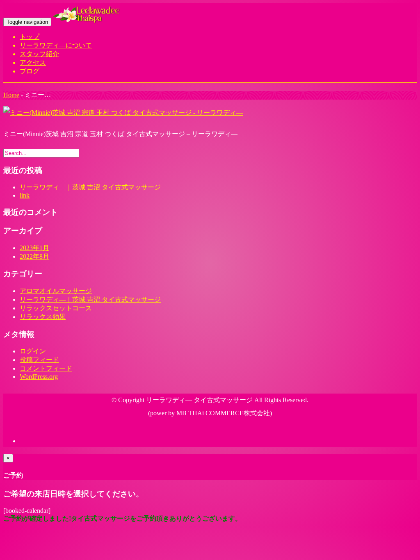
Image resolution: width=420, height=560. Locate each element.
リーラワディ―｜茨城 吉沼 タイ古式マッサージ (90, 187)
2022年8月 (34, 256)
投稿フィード (39, 359)
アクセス (33, 62)
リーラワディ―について (56, 45)
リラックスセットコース (56, 308)
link (25, 195)
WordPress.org (39, 376)
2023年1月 (34, 247)
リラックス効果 (43, 316)
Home (11, 94)
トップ (29, 36)
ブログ (29, 71)
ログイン (33, 351)
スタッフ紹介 (39, 53)
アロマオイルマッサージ (56, 290)
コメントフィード (46, 368)
